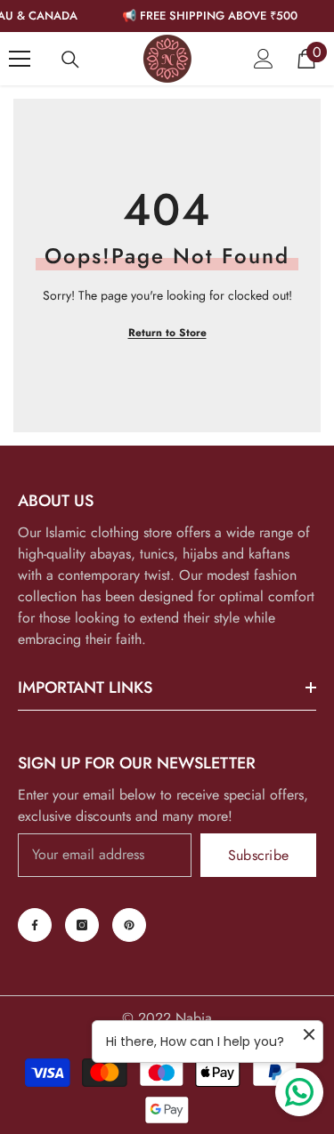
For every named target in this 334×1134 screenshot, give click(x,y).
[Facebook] (35, 925)
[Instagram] (82, 925)
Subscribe (258, 855)
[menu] (19, 58)
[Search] (70, 59)
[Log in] (263, 58)
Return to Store (167, 333)
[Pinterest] (129, 925)
